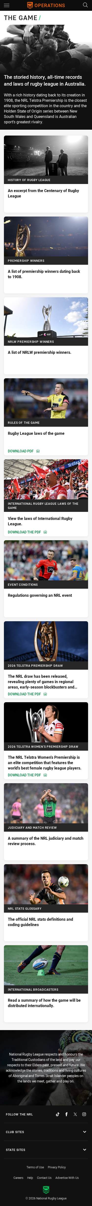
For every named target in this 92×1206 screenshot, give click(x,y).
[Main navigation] (6, 5)
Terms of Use (35, 1167)
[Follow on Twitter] (75, 1114)
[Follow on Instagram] (84, 1114)
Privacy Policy (57, 1167)
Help (30, 1178)
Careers (18, 1178)
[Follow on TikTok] (58, 1114)
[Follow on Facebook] (66, 1114)
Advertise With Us (67, 1178)
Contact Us (44, 1178)
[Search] (85, 5)
